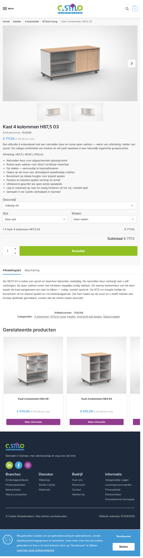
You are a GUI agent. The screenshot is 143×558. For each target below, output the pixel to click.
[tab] (12, 269)
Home (6, 21)
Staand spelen (111, 316)
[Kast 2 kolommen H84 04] (96, 365)
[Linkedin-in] (9, 465)
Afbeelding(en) (12, 270)
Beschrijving (32, 270)
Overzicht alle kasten (89, 316)
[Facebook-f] (18, 465)
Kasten (17, 21)
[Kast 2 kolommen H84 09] (33, 365)
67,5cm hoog (50, 21)
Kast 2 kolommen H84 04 (96, 398)
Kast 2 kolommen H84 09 (33, 398)
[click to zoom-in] (70, 63)
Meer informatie (33, 422)
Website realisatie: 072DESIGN (117, 516)
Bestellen (78, 251)
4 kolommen (32, 21)
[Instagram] (28, 465)
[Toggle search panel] (127, 8)
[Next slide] (132, 63)
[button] (134, 8)
